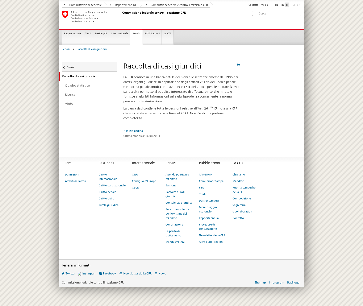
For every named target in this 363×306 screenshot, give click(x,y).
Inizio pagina (134, 130)
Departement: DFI (125, 5)
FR (282, 4)
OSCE (135, 187)
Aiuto (69, 104)
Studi (202, 194)
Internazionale (119, 33)
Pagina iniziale (72, 33)
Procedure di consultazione (208, 227)
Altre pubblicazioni (211, 241)
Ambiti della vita (75, 181)
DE (277, 4)
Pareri (202, 187)
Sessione (171, 185)
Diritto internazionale (108, 177)
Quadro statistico (77, 85)
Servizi (136, 33)
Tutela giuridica (108, 205)
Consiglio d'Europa (144, 181)
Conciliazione (174, 224)
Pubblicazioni (152, 33)
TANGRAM (205, 174)
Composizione (242, 198)
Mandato (238, 181)
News (162, 273)
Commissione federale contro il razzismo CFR (179, 5)
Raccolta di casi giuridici (92, 49)
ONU (135, 174)
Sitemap (260, 282)
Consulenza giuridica (179, 202)
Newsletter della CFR (212, 235)
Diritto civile (106, 198)
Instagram (89, 273)
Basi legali (101, 33)
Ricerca (70, 94)
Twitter (70, 273)
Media (264, 5)
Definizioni (72, 174)
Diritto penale (107, 192)
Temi (88, 33)
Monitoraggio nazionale (208, 209)
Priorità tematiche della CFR (244, 190)
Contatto (253, 5)
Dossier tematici (209, 200)
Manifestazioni (175, 242)
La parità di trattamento (173, 233)
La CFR (168, 33)
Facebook (109, 273)
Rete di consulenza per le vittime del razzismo (177, 213)
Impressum (276, 282)
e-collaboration (242, 211)
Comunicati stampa (211, 181)
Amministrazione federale (85, 5)
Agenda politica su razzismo (177, 177)
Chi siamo (239, 174)
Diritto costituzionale (112, 185)
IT (287, 4)
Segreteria (239, 205)
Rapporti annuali (209, 218)
